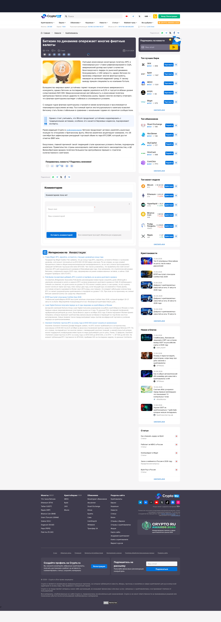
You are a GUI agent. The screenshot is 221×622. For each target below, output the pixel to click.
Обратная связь (66, 553)
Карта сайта (115, 532)
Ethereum (151, 194)
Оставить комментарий (62, 235)
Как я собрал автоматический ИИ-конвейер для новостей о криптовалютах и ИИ (165, 376)
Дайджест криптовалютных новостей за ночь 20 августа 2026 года (165, 300)
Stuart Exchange (154, 124)
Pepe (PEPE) (45, 528)
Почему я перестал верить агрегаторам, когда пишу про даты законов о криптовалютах (165, 359)
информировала (74, 130)
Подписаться (162, 569)
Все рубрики (147, 23)
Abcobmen (91, 503)
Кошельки (89, 23)
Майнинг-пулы (129, 23)
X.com (170, 33)
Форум (113, 528)
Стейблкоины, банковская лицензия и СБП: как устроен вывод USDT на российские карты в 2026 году (165, 341)
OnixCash (151, 152)
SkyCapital (152, 143)
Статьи (115, 23)
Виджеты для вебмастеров (94, 553)
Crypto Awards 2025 (170, 23)
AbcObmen (152, 133)
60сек (89, 510)
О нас (55, 553)
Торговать (168, 65)
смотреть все (159, 110)
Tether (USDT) (46, 506)
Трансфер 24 (92, 528)
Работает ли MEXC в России (152, 444)
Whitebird (91, 525)
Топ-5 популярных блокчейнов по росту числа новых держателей (166, 263)
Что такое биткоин (48, 499)
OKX (149, 63)
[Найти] (66, 16)
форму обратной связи (168, 514)
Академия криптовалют (120, 536)
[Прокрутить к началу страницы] (216, 607)
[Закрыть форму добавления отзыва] (129, 204)
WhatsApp (162, 33)
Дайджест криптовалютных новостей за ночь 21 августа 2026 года (165, 287)
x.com (139, 16)
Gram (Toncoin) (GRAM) (50, 517)
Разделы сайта (118, 495)
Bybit (149, 73)
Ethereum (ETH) (47, 503)
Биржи (61, 23)
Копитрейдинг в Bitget (149, 453)
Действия (169, 186)
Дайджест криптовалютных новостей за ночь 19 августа (165, 313)
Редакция (78, 553)
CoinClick (151, 161)
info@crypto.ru (175, 515)
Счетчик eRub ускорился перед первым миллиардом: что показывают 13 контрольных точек (165, 393)
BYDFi (150, 91)
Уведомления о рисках (114, 553)
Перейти (169, 125)
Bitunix (66, 510)
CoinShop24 (92, 521)
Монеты (45, 495)
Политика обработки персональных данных (139, 553)
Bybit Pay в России (148, 470)
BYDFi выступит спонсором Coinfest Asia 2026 (63, 297)
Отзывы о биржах (118, 521)
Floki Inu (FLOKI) (47, 532)
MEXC (150, 82)
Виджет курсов (117, 543)
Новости (103, 23)
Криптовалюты (47, 23)
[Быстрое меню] (155, 16)
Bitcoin (150, 185)
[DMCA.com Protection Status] (110, 602)
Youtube (127, 16)
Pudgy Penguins (151, 225)
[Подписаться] (174, 47)
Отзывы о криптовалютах (121, 525)
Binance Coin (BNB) (48, 514)
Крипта (90, 514)
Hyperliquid (152, 204)
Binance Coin (150, 214)
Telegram (133, 16)
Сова (89, 517)
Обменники (74, 23)
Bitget (149, 101)
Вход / (163, 16)
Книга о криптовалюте (119, 539)
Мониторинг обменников (97, 499)
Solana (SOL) (46, 521)
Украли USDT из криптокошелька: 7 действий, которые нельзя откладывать (165, 409)
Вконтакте (178, 33)
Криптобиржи (70, 495)
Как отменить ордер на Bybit (152, 436)
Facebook (174, 33)
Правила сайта (163, 553)
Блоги (113, 517)
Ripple (150, 235)
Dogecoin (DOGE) (47, 525)
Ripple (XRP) (45, 510)
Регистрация (172, 16)
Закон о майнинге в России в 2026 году (156, 461)
